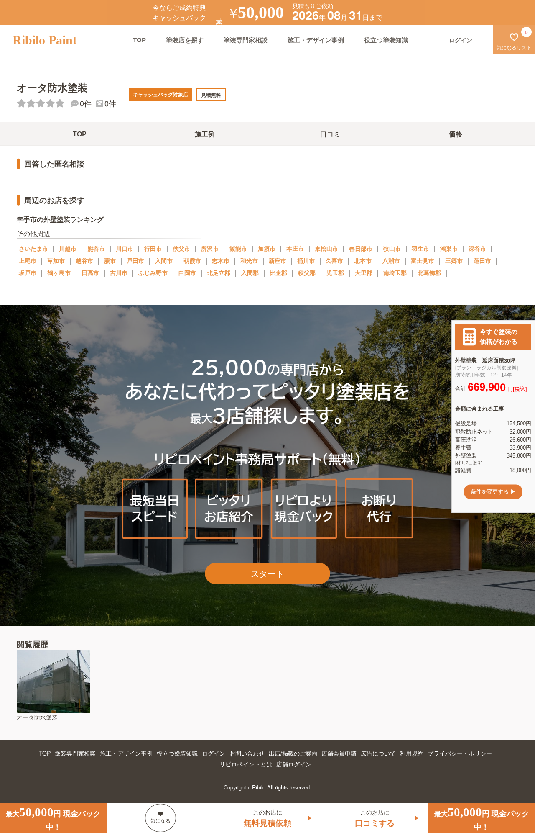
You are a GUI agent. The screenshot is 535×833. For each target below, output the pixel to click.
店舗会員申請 (339, 753)
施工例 (205, 134)
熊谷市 (96, 248)
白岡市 (187, 272)
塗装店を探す (185, 39)
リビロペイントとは (245, 764)
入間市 (164, 260)
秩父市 (181, 248)
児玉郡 (335, 272)
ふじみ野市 (153, 272)
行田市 (153, 248)
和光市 (249, 260)
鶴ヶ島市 (59, 272)
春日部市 (360, 248)
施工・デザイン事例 (316, 39)
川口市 (124, 248)
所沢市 (210, 248)
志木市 (220, 260)
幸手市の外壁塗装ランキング (60, 219)
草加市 (56, 260)
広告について (378, 753)
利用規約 (411, 753)
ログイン (213, 753)
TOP (139, 39)
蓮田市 (482, 260)
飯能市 (238, 248)
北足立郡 (218, 272)
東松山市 (326, 248)
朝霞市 (192, 260)
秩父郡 (307, 272)
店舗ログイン (293, 764)
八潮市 (391, 260)
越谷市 (84, 260)
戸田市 (135, 260)
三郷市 (454, 260)
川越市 (67, 248)
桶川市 (306, 260)
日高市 (90, 272)
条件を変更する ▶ (493, 491)
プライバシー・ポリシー (460, 753)
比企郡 (278, 272)
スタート (267, 573)
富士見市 (422, 260)
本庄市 (295, 248)
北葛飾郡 (429, 272)
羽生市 (420, 248)
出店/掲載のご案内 (293, 753)
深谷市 (477, 248)
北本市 (363, 260)
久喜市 (334, 260)
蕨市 (110, 260)
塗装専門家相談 (246, 39)
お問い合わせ (247, 753)
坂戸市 (27, 272)
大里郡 (363, 272)
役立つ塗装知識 (386, 39)
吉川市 (118, 272)
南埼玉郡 (395, 272)
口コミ (330, 134)
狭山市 (392, 248)
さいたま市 (33, 248)
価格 (455, 134)
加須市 (266, 248)
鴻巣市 (449, 248)
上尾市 (27, 260)
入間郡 (250, 272)
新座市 (277, 260)
